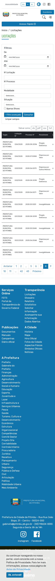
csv (44, 128)
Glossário (29, 298)
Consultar (28, 115)
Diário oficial (8, 342)
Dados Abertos (32, 321)
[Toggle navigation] (50, 17)
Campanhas (8, 338)
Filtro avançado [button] (13, 115)
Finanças (6, 372)
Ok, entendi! (15, 575)
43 (27, 271)
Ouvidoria (47, 12)
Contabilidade (9, 443)
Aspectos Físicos (33, 345)
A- (32, 4)
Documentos (8, 331)
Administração (9, 375)
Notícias (29, 352)
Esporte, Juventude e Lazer (8, 396)
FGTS (4, 298)
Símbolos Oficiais (33, 348)
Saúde (5, 413)
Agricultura (8, 379)
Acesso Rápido (26, 24)
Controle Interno (10, 447)
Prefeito (6, 362)
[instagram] (44, 4)
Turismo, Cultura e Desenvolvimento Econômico (11, 420)
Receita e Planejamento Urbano (9, 460)
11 (10, 271)
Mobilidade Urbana (11, 484)
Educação (7, 389)
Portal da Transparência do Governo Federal (11, 304)
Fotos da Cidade (33, 342)
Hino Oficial (31, 338)
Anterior (8, 266)
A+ (23, 4)
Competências (9, 433)
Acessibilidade (11, 4)
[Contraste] (39, 4)
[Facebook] (49, 4)
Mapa (27, 335)
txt (50, 128)
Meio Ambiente (9, 487)
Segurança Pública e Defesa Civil (10, 470)
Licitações (30, 294)
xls (33, 128)
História (29, 331)
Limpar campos (12, 119)
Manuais (6, 335)
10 (4, 271)
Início (4, 30)
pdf (39, 128)
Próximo (37, 271)
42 (21, 271)
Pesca (5, 409)
